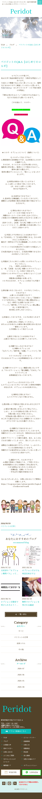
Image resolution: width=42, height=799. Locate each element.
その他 (21, 649)
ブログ (11, 45)
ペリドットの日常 (21, 637)
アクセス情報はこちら (17, 731)
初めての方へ (7, 748)
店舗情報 (27, 741)
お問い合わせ (7, 752)
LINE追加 (34, 772)
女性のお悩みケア (30, 759)
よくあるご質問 (8, 755)
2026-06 (21, 675)
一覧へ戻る (22, 614)
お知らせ (27, 745)
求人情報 (27, 755)
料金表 (26, 752)
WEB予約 (12, 772)
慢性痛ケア (7, 765)
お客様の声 (7, 745)
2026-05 (21, 681)
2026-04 (21, 687)
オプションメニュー (30, 765)
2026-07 (21, 669)
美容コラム (21, 643)
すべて (21, 631)
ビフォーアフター (30, 737)
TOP (3, 45)
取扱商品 (27, 748)
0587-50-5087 (12, 723)
